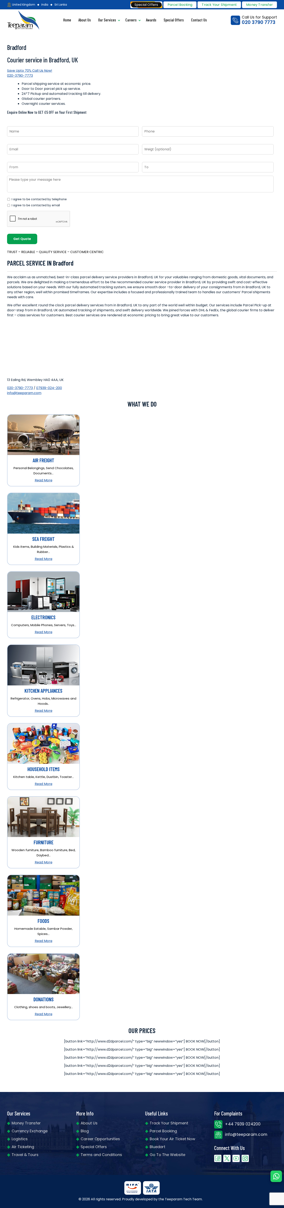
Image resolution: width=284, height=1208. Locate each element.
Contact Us (199, 19)
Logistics (20, 1138)
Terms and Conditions (101, 1154)
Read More (43, 480)
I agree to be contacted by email (36, 205)
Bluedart (157, 1146)
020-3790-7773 (20, 388)
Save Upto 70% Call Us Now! (29, 73)
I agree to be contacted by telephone (39, 199)
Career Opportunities (100, 1138)
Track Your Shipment (169, 1123)
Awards (151, 19)
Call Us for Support (259, 20)
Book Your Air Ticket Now (172, 1138)
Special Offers (174, 19)
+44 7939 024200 (242, 1124)
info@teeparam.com (24, 393)
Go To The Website (167, 1154)
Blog (85, 1131)
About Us (84, 19)
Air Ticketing (23, 1146)
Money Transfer (259, 4)
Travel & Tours (25, 1154)
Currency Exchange (30, 1131)
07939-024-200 (49, 388)
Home (67, 19)
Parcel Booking (180, 4)
